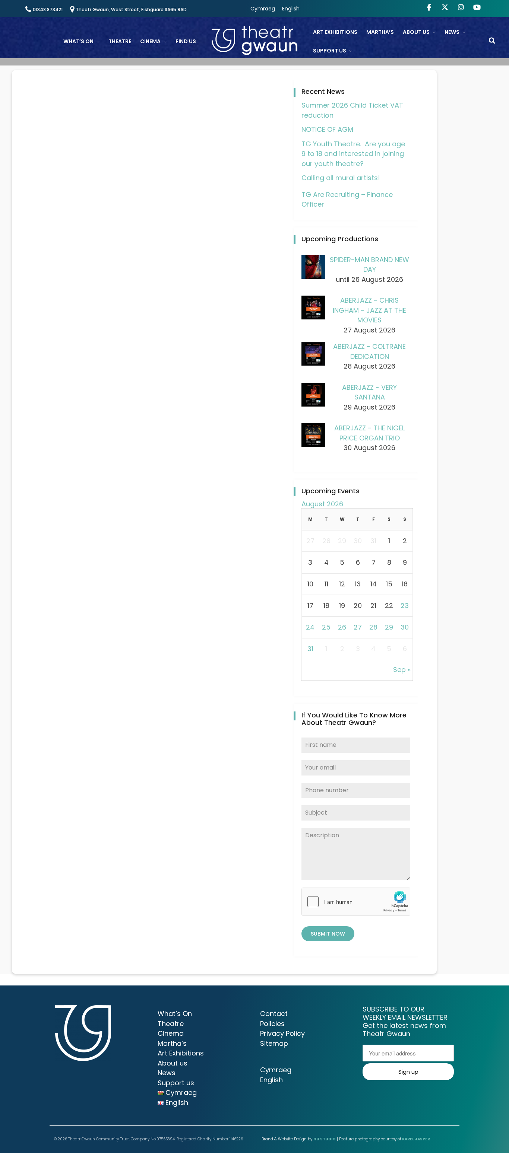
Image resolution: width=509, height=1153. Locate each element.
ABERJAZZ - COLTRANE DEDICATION (369, 351)
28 (373, 627)
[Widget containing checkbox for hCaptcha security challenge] (355, 902)
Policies (272, 1023)
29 (389, 627)
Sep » (402, 669)
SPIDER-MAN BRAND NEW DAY (369, 264)
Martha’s (380, 32)
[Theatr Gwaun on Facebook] (429, 7)
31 (310, 648)
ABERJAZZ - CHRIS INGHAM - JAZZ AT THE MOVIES (369, 310)
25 (326, 627)
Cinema (150, 41)
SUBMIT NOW (328, 933)
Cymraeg (262, 8)
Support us (329, 50)
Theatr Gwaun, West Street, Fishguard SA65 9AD (131, 9)
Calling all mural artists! (340, 177)
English (291, 8)
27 (358, 627)
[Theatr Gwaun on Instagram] (461, 7)
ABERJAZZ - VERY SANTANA (369, 392)
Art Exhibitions (335, 32)
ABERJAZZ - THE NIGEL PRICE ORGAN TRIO (369, 433)
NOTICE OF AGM (327, 129)
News (452, 32)
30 (405, 627)
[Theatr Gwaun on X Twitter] (445, 7)
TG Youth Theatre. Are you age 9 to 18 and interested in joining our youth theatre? (353, 153)
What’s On (78, 41)
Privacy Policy (282, 1033)
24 (310, 627)
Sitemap (274, 1043)
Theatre (119, 41)
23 (405, 605)
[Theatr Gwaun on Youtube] (477, 7)
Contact (274, 1013)
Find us (186, 41)
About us (416, 32)
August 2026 (322, 504)
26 (342, 627)
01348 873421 (48, 9)
